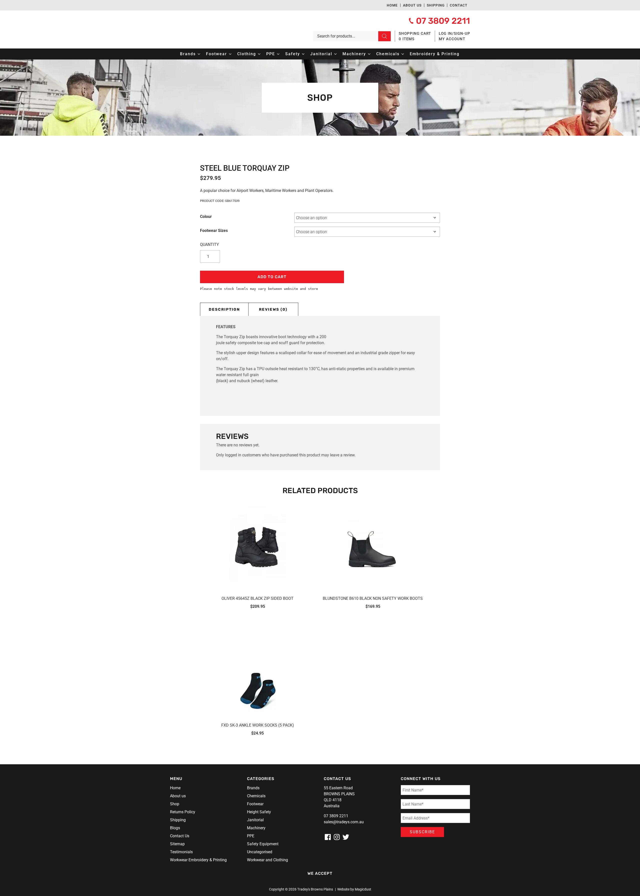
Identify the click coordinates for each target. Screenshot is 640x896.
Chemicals (256, 796)
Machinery (256, 828)
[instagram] (337, 837)
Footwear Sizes (214, 230)
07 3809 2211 (336, 816)
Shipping (436, 5)
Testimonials (181, 852)
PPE (250, 836)
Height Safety (259, 812)
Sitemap (177, 844)
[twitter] (346, 837)
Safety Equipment (262, 844)
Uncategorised (259, 852)
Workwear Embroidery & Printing (198, 860)
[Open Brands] (199, 54)
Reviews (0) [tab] (273, 309)
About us (412, 5)
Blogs (175, 828)
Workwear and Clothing (267, 860)
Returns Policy (182, 812)
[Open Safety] (303, 54)
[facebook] (328, 837)
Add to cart (272, 276)
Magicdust (363, 889)
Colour (206, 216)
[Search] (384, 36)
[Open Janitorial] (336, 54)
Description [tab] (224, 309)
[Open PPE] (278, 54)
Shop (174, 804)
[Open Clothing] (259, 54)
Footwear (255, 804)
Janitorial (255, 820)
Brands (253, 788)
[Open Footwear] (230, 54)
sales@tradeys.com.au (344, 822)
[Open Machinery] (369, 54)
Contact (459, 5)
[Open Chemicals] (403, 54)
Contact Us (179, 836)
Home (392, 5)
